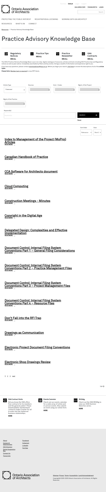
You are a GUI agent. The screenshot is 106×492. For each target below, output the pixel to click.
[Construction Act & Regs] (64, 93)
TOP (101, 386)
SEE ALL (13, 59)
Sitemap (56, 475)
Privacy (61, 475)
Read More (9, 144)
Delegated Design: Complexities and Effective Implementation (36, 232)
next (13, 376)
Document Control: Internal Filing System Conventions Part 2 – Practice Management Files (38, 267)
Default (70, 4)
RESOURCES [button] (7, 24)
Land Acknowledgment (86, 475)
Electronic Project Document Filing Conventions (37, 347)
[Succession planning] (14, 107)
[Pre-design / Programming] (89, 93)
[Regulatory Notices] (14, 93)
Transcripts (92, 7)
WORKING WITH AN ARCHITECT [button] (74, 19)
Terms (67, 475)
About (5, 440)
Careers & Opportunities (7, 443)
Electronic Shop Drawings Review (28, 362)
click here (70, 66)
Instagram (25, 443)
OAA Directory (80, 7)
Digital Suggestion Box (9, 450)
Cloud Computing (16, 186)
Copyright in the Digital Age (23, 215)
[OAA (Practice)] (39, 93)
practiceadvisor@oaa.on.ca (38, 66)
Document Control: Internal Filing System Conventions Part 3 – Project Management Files (37, 284)
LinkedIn (25, 445)
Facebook (25, 440)
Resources (5, 29)
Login (101, 7)
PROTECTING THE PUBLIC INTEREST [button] (16, 19)
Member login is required (18, 71)
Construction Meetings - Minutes (27, 201)
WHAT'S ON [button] (20, 24)
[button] (15, 90)
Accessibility (73, 475)
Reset (79, 120)
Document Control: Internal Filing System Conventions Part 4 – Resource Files (33, 302)
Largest (83, 4)
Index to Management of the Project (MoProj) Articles (35, 141)
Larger (77, 4)
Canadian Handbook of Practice (26, 157)
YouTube (25, 448)
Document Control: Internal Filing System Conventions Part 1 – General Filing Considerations (40, 249)
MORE (10, 416)
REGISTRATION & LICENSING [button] (46, 19)
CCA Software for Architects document (31, 171)
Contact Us (6, 453)
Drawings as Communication (24, 332)
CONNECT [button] (33, 24)
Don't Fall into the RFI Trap (23, 318)
